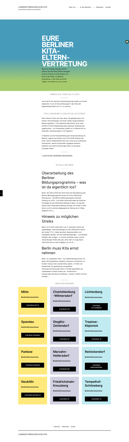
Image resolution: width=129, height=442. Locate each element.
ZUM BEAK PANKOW (32, 365)
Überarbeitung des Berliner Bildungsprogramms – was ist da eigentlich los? (64, 180)
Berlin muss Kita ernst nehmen (60, 250)
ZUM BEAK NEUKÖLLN (33, 395)
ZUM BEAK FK (64, 399)
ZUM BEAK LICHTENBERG (96, 307)
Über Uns (72, 7)
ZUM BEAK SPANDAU (32, 335)
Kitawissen (99, 7)
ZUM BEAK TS (96, 399)
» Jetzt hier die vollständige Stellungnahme (57, 155)
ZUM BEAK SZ (64, 339)
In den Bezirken (85, 7)
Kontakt (108, 7)
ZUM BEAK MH (64, 369)
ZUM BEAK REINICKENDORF (96, 366)
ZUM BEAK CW (64, 309)
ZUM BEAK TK (96, 339)
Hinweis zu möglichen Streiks (60, 218)
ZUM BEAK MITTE (32, 305)
